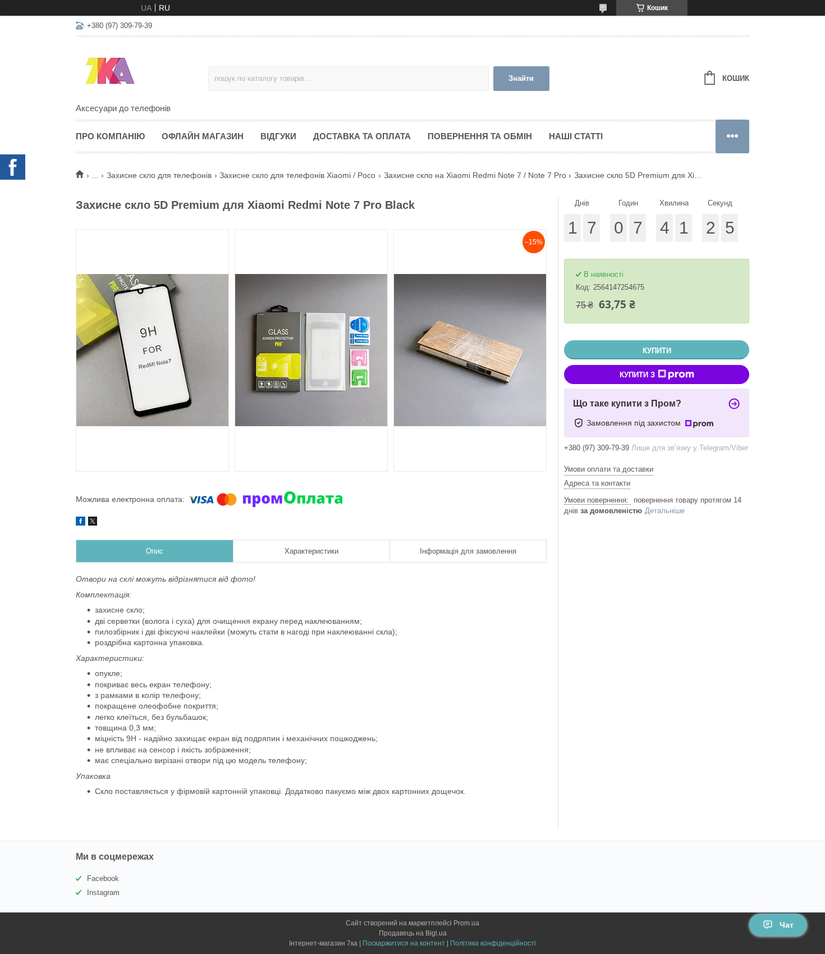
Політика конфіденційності (493, 943)
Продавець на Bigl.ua (413, 933)
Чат (787, 924)
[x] (92, 522)
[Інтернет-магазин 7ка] (142, 71)
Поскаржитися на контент (404, 943)
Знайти (521, 78)
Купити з (637, 375)
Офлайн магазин (203, 136)
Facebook (103, 878)
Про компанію (110, 136)
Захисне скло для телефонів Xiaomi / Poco (297, 175)
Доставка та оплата (362, 136)
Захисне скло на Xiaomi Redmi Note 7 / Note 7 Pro (475, 175)
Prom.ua (466, 923)
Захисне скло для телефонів (159, 175)
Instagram (103, 892)
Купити (657, 350)
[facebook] (80, 522)
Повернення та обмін (480, 136)
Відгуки (278, 136)
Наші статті (576, 136)
